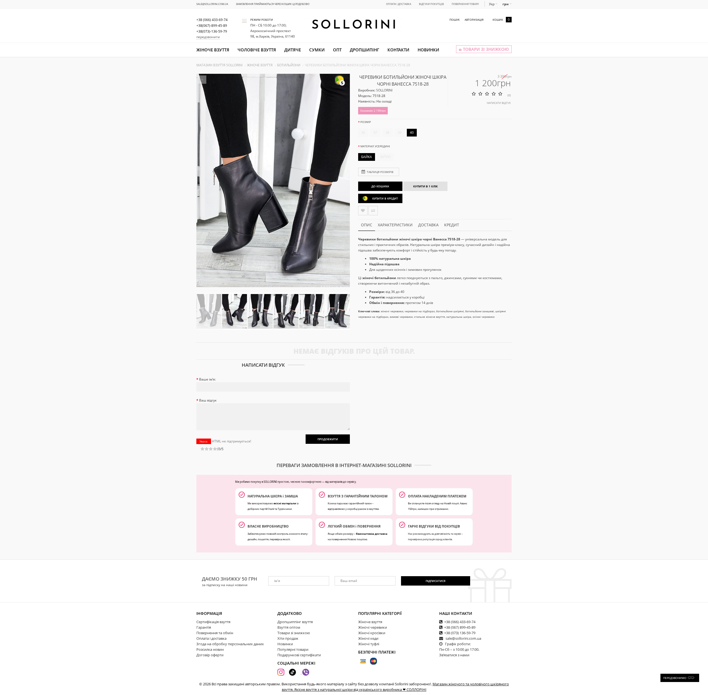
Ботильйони (288, 65)
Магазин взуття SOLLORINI (219, 65)
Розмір (365, 122)
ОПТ (337, 50)
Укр (492, 4)
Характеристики (395, 224)
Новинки (428, 50)
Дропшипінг (364, 50)
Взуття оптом (288, 627)
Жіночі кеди (368, 638)
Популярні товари (292, 649)
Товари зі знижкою (293, 632)
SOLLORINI (384, 90)
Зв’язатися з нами (454, 654)
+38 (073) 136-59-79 (459, 632)
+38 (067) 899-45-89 (459, 627)
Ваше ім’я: (207, 379)
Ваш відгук (208, 400)
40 (412, 132)
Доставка (428, 224)
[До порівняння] (373, 210)
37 (375, 132)
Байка (366, 156)
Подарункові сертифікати (299, 654)
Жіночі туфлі (368, 643)
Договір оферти (209, 654)
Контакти (398, 50)
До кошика (380, 186)
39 (400, 132)
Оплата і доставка (398, 4)
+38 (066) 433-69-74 (459, 621)
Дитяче (292, 50)
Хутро (385, 156)
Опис (366, 224)
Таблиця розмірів (380, 172)
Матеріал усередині (375, 146)
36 (363, 132)
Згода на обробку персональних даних (230, 643)
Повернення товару (465, 4)
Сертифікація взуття (213, 621)
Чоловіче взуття (257, 50)
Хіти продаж (287, 638)
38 (387, 132)
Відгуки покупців (431, 4)
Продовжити (327, 439)
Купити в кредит (385, 198)
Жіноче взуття (212, 50)
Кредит (451, 224)
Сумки (317, 50)
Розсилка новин (210, 649)
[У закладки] (363, 210)
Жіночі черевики (372, 627)
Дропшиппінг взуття (295, 621)
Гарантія (203, 627)
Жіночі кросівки (371, 632)
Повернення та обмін (214, 632)
